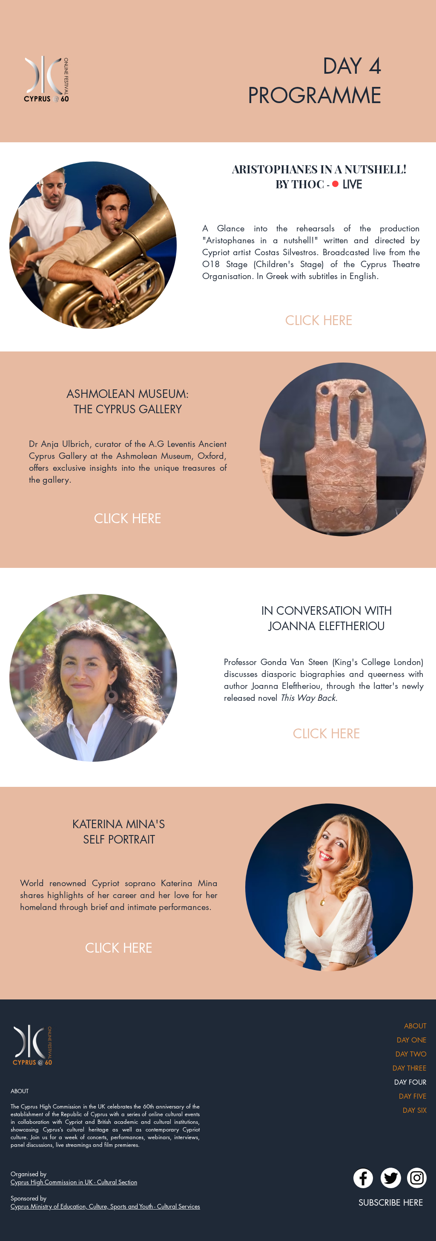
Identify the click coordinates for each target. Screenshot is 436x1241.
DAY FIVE (413, 1096)
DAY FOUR (410, 1082)
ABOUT (415, 1026)
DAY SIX (415, 1110)
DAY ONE (412, 1040)
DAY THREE (410, 1068)
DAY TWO (411, 1054)
